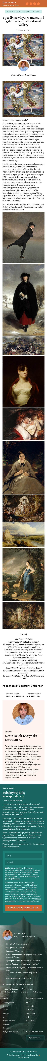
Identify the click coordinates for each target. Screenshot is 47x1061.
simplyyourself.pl (23, 1057)
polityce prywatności (12, 879)
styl (33, 12)
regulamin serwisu (26, 901)
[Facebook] (34, 3)
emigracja (11, 12)
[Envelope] (27, 3)
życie (38, 12)
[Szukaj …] (23, 3)
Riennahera (9, 2)
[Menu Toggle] (43, 4)
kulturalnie (23, 12)
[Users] (38, 3)
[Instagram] (31, 3)
